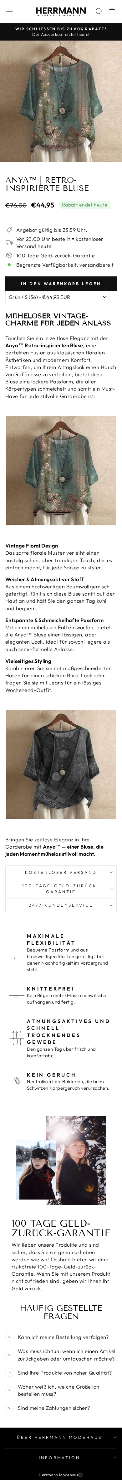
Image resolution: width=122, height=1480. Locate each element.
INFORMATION (59, 1457)
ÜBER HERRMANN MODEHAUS (59, 1437)
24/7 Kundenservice (61, 905)
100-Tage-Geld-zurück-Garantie (60, 888)
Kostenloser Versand (61, 872)
